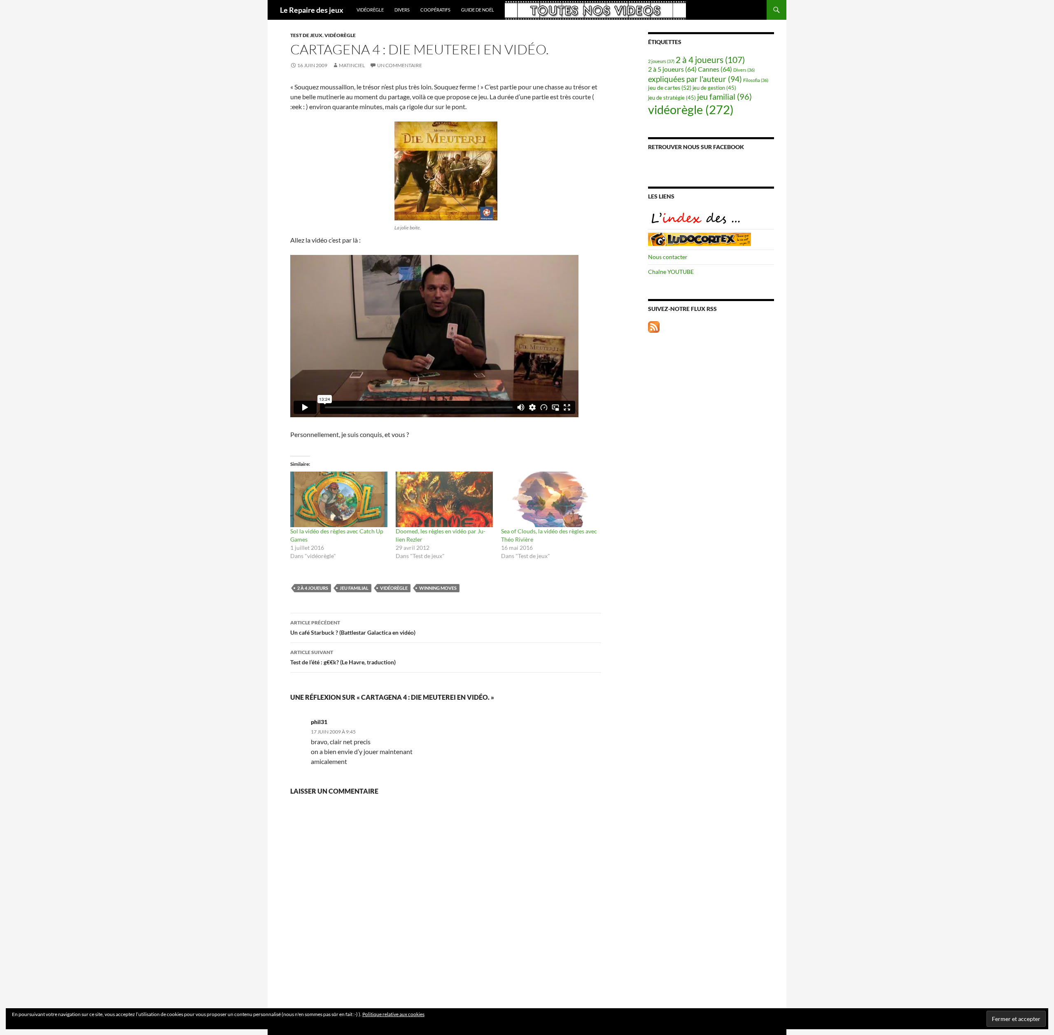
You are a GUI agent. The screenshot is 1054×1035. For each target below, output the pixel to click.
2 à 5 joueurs (672, 69)
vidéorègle (370, 9)
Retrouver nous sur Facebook (696, 146)
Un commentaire (399, 65)
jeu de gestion (714, 88)
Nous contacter (668, 256)
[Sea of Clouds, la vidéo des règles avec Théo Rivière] (549, 499)
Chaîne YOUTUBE (671, 271)
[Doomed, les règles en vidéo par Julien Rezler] (444, 499)
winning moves (438, 588)
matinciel (352, 65)
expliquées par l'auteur (695, 79)
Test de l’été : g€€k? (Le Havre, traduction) (343, 657)
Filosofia (755, 80)
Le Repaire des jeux (311, 9)
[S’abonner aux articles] (654, 325)
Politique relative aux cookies (393, 1014)
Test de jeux (306, 35)
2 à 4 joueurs (312, 588)
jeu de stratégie (672, 98)
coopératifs (435, 9)
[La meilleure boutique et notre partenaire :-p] (699, 238)
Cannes (715, 69)
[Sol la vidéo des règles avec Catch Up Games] (338, 499)
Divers (402, 9)
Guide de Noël (477, 9)
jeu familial (354, 588)
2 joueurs (661, 61)
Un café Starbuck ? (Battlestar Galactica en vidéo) (352, 627)
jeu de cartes (669, 87)
